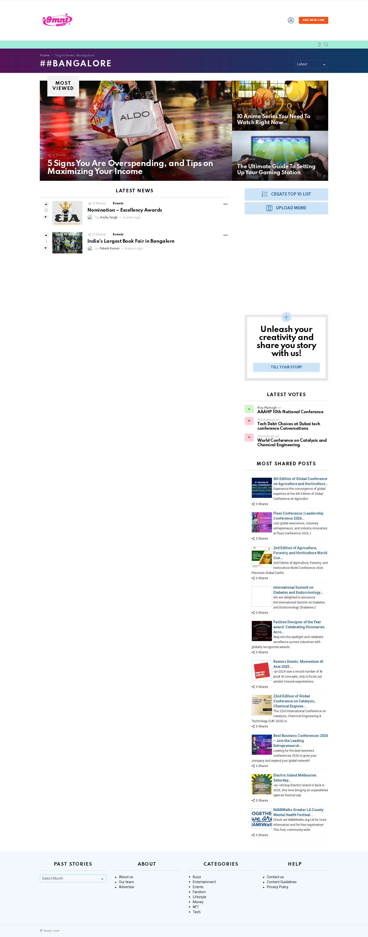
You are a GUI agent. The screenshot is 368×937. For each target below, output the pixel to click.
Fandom (199, 892)
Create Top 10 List (291, 194)
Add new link (313, 20)
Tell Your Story (286, 367)
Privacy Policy (277, 887)
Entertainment (204, 882)
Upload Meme (291, 208)
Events (118, 203)
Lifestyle (199, 897)
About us (126, 877)
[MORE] (226, 204)
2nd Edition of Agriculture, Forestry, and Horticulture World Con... (300, 553)
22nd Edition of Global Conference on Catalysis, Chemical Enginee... (294, 701)
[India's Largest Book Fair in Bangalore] (67, 242)
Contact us (275, 877)
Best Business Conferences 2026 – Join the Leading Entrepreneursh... (300, 741)
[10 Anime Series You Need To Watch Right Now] (280, 106)
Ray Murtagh (267, 407)
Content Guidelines (282, 882)
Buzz (197, 877)
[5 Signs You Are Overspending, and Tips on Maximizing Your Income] (136, 131)
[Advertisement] (286, 267)
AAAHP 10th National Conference (290, 412)
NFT (196, 907)
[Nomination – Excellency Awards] (67, 213)
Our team (126, 882)
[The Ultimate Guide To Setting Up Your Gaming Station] (280, 156)
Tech (197, 912)
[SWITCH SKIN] (320, 45)
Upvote (46, 204)
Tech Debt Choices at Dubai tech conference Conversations (288, 426)
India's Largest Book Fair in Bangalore (130, 241)
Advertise (126, 887)
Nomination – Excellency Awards (124, 210)
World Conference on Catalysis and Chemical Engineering (291, 442)
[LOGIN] (291, 20)
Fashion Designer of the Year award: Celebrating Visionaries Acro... (299, 627)
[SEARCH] (326, 45)
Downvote (46, 217)
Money (198, 902)
